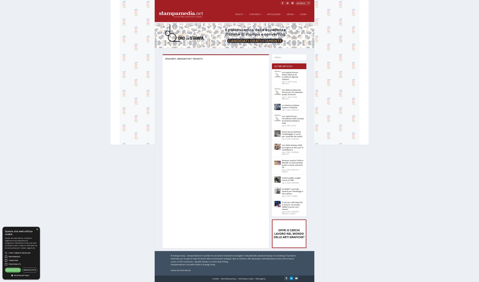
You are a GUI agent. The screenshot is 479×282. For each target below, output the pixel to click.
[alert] (21, 253)
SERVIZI (290, 14)
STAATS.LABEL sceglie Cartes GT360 (291, 179)
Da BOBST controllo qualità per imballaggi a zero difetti (292, 191)
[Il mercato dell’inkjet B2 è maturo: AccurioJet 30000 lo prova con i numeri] (277, 204)
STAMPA (285, 172)
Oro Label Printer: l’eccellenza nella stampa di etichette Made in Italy (293, 119)
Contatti (215, 279)
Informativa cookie (245, 279)
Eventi (295, 82)
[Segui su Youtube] (296, 278)
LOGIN (303, 14)
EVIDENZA (295, 152)
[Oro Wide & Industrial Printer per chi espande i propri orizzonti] (277, 92)
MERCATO (285, 84)
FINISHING (295, 139)
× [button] (37, 229)
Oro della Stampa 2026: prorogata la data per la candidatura (292, 147)
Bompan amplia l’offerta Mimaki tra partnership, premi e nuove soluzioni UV (292, 163)
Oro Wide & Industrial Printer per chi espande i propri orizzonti (292, 92)
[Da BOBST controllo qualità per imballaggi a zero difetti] (277, 191)
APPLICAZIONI (273, 14)
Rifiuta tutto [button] (30, 270)
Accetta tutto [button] (13, 270)
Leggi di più (30, 248)
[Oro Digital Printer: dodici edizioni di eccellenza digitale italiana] (277, 74)
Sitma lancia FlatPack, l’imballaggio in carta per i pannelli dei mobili (292, 134)
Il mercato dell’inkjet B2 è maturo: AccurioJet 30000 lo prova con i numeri (292, 205)
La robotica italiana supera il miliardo (290, 106)
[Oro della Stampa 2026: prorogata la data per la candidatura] (277, 147)
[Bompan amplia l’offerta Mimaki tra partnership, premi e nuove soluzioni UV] (277, 162)
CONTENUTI (255, 14)
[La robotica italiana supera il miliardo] (277, 107)
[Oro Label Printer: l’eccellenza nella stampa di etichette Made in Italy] (277, 118)
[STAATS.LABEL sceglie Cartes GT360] (277, 180)
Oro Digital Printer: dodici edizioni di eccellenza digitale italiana (290, 75)
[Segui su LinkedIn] (291, 278)
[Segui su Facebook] (286, 278)
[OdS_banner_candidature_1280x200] (234, 47)
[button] (21, 275)
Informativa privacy (228, 279)
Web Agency (260, 279)
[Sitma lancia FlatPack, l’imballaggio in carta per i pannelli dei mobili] (277, 133)
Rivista (239, 14)
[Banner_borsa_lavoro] (289, 247)
